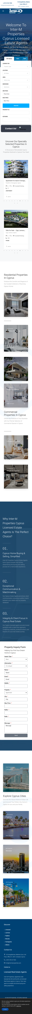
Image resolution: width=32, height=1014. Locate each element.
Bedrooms (5, 84)
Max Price (5, 97)
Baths (6, 707)
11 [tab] (15, 203)
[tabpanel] (16, 179)
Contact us (7, 964)
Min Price (5, 91)
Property (7, 687)
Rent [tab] (17, 58)
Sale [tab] (24, 58)
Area (4, 77)
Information (8, 661)
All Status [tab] (9, 58)
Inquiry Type (8, 654)
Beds (6, 714)
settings (19, 1006)
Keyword (5, 116)
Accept (5, 1009)
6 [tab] (17, 201)
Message (7, 721)
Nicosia (7, 936)
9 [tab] (25, 201)
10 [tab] (28, 201)
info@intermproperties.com (7, 5)
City (5, 694)
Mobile (6, 681)
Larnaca (7, 930)
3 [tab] (9, 201)
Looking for (6, 63)
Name (6, 667)
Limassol (7, 927)
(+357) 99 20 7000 (7, 3)
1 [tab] (4, 201)
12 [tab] (17, 203)
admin (9, 196)
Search (16, 105)
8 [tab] (23, 201)
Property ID (6, 109)
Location (5, 70)
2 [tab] (7, 201)
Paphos (7, 933)
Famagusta (8, 939)
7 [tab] (20, 201)
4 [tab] (12, 201)
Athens (7, 942)
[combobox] (16, 66)
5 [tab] (15, 201)
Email (6, 674)
